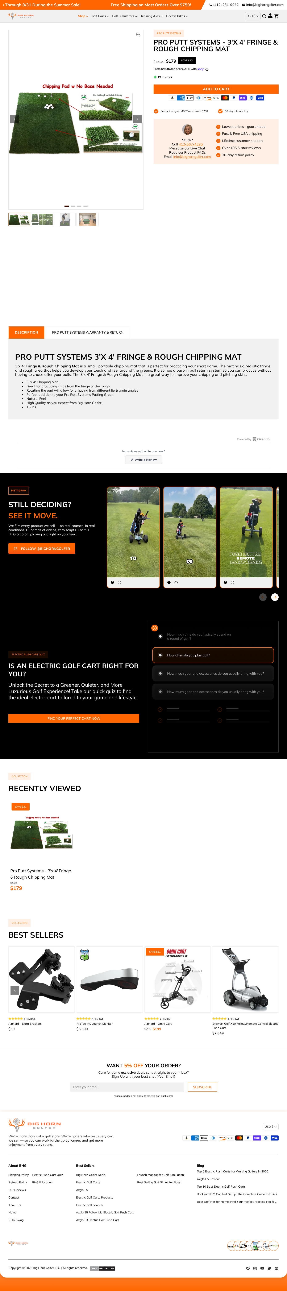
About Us (14, 1205)
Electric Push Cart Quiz (47, 1175)
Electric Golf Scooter (89, 1205)
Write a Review (148, 460)
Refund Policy (17, 1182)
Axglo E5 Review (208, 1179)
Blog (200, 1165)
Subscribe (202, 1087)
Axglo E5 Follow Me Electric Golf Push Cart (105, 1212)
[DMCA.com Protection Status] (102, 1268)
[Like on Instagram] (112, 583)
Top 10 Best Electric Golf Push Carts (221, 1186)
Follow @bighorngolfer (45, 548)
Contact (13, 1197)
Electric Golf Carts (88, 1182)
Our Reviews (17, 1190)
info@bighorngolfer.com (265, 5)
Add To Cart (216, 89)
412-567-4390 (191, 144)
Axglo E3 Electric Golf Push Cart (97, 1220)
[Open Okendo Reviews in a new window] (253, 439)
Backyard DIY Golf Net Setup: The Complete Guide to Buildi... (238, 1194)
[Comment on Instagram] (119, 583)
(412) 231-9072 (226, 5)
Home (12, 1212)
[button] (14, 119)
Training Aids (150, 16)
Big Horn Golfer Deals (90, 1175)
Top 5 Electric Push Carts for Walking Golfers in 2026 (232, 1171)
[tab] (26, 332)
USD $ (251, 16)
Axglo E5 (82, 1190)
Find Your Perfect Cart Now (73, 718)
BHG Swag (16, 1220)
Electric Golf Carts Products (94, 1197)
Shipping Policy (18, 1175)
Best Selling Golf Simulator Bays (158, 1182)
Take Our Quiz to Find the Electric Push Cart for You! (136, 4)
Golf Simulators (123, 16)
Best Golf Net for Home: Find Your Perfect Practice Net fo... (236, 1202)
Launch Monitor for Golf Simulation (160, 1175)
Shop (81, 16)
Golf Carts (99, 16)
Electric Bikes (175, 16)
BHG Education (42, 1182)
